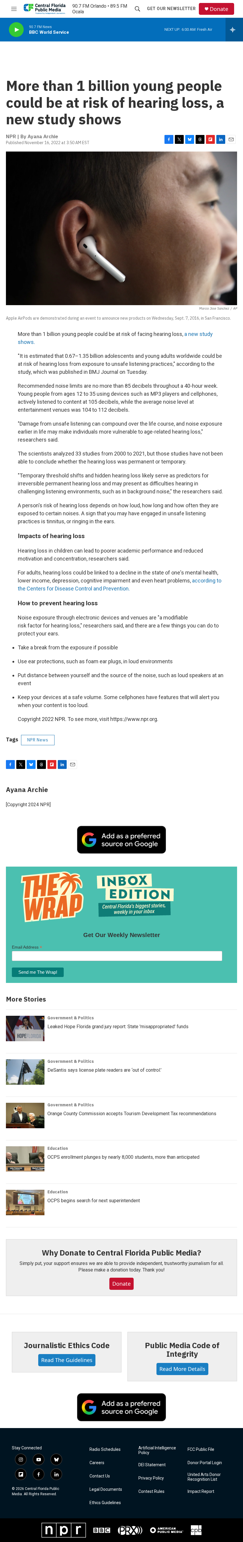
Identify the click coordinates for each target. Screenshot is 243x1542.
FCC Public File (201, 1449)
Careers (96, 1463)
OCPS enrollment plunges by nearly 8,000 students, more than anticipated (123, 1157)
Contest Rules (151, 1491)
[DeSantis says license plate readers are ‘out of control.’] (25, 1072)
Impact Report (201, 1491)
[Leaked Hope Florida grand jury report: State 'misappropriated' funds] (25, 1028)
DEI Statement (152, 1465)
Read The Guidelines (66, 1360)
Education (57, 1148)
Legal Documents (105, 1489)
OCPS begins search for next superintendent (93, 1200)
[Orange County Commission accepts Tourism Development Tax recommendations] (25, 1115)
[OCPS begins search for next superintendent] (25, 1202)
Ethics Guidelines (105, 1503)
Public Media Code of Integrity (182, 1349)
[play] (16, 29)
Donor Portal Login (205, 1463)
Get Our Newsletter (171, 8)
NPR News (37, 740)
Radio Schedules (105, 1449)
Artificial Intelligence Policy (157, 1450)
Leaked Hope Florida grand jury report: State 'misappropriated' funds (117, 1026)
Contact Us (99, 1476)
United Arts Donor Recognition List (204, 1477)
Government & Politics (70, 1018)
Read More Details (182, 1368)
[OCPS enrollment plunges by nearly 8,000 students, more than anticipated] (25, 1159)
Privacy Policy (151, 1478)
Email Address (27, 947)
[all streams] (234, 29)
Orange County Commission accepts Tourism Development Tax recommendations (131, 1113)
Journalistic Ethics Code (66, 1345)
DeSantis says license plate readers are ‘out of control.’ (104, 1070)
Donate (219, 9)
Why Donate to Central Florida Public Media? (121, 1253)
